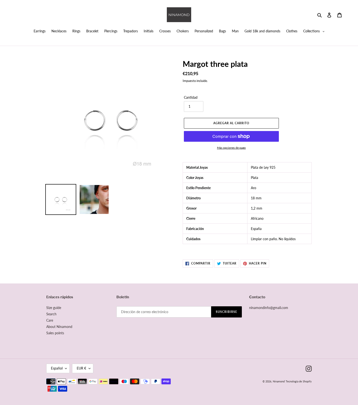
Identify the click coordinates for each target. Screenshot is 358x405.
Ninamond (279, 381)
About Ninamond (59, 327)
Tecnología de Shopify (299, 381)
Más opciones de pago (231, 148)
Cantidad (191, 97)
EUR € (81, 368)
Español (57, 368)
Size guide (53, 308)
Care (49, 320)
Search (51, 314)
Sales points (55, 333)
